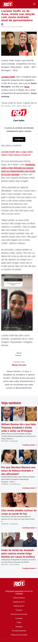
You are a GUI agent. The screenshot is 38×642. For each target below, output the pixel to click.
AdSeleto (19, 594)
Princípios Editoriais (19, 631)
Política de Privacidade (19, 635)
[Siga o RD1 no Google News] (2, 24)
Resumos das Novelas (19, 614)
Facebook (19, 618)
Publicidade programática (14, 591)
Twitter (19, 622)
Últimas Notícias (19, 598)
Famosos (19, 610)
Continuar (19, 139)
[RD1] (8, 4)
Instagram (19, 626)
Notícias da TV (19, 606)
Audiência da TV (19, 602)
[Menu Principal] (34, 4)
